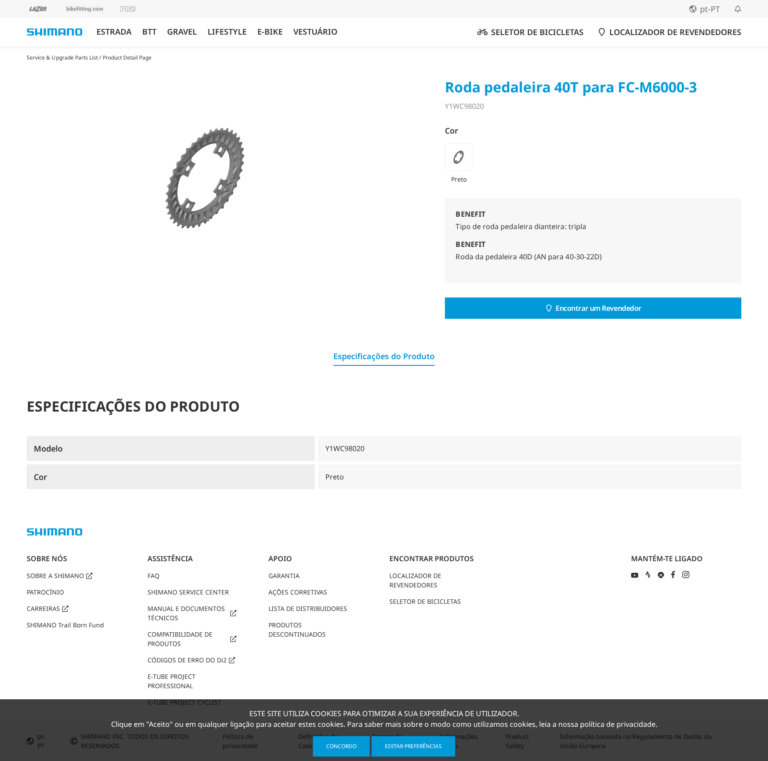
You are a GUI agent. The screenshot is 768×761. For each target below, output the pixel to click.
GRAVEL (182, 32)
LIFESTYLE (227, 32)
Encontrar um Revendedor (598, 308)
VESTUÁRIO (315, 32)
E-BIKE (270, 32)
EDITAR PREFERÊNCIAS (413, 746)
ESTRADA (114, 32)
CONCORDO (341, 746)
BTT (149, 32)
